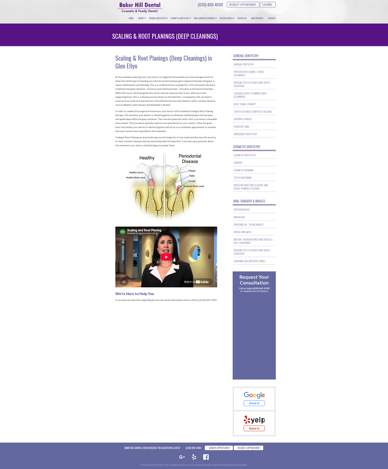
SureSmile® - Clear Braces (249, 224)
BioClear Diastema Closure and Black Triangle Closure (251, 186)
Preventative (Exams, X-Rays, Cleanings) (249, 73)
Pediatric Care (241, 126)
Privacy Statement (173, 465)
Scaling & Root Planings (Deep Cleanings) (250, 95)
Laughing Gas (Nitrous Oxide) (249, 261)
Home (131, 18)
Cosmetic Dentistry (180, 18)
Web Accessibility (203, 465)
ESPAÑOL (268, 4)
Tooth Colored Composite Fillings (253, 111)
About (141, 18)
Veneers (238, 162)
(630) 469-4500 (210, 5)
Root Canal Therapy (245, 104)
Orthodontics (242, 209)
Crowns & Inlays (243, 119)
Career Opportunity (219, 448)
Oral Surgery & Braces (204, 18)
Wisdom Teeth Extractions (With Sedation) (252, 84)
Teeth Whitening (242, 178)
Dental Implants (242, 232)
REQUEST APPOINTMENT (242, 4)
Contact (272, 18)
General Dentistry (157, 18)
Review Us (242, 18)
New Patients (257, 18)
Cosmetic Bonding (244, 170)
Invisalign (239, 217)
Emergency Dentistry (245, 134)
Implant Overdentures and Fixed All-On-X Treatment (254, 241)
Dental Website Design (223, 465)
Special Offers (226, 18)
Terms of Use (188, 465)
